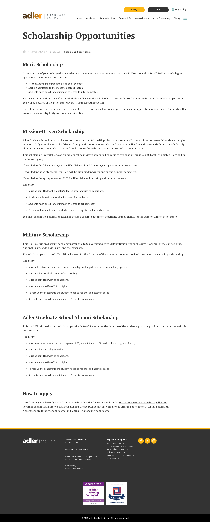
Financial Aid (54, 51)
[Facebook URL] (141, 441)
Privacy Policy (70, 465)
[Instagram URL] (154, 441)
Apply (134, 9)
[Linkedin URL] (147, 441)
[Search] (184, 9)
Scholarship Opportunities (78, 51)
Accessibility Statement (74, 468)
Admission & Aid (38, 51)
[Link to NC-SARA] (116, 493)
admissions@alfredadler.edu (62, 406)
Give (158, 9)
